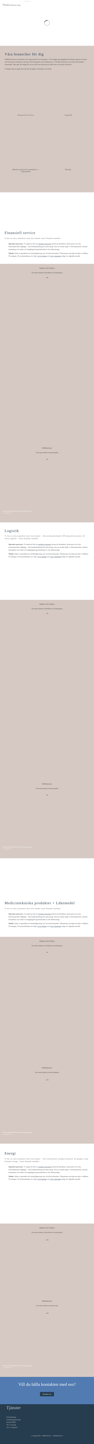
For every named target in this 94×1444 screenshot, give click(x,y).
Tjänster (13, 1407)
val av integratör (55, 256)
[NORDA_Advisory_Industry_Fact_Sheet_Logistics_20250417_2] (22, 673)
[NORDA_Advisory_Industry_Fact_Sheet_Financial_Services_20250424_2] (22, 337)
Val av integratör (11, 1427)
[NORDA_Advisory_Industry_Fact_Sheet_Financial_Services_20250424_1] (22, 282)
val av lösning (42, 256)
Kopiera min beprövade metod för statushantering (17, 511)
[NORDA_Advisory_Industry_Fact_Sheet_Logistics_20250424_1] (22, 618)
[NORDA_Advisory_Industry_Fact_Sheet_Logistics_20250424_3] (22, 728)
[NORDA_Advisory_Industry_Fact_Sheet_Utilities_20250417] (22, 1245)
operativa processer (44, 244)
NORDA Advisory (46, 1435)
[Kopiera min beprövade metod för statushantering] (47, 486)
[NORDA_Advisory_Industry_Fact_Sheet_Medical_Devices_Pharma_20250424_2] (22, 1012)
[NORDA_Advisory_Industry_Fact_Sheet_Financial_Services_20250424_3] (22, 392)
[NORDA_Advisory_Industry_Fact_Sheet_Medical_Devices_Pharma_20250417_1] (22, 957)
